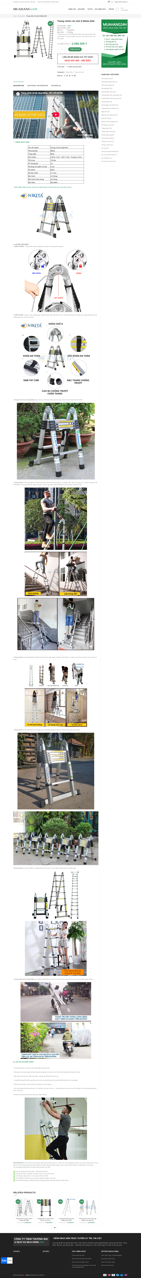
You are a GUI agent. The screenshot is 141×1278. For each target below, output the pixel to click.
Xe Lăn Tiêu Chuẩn (107, 161)
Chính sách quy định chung (80, 1262)
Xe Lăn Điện (105, 158)
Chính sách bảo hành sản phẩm (81, 1258)
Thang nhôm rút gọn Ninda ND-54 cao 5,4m (45, 1219)
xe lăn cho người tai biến (108, 151)
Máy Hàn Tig (105, 118)
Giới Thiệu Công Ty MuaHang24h (111, 1255)
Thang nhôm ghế (106, 138)
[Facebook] (64, 75)
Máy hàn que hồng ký (108, 115)
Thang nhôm (21, 16)
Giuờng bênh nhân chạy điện (110, 95)
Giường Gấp (105, 101)
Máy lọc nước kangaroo (108, 121)
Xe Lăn (103, 148)
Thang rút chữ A (79, 72)
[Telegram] (75, 75)
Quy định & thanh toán (108, 1258)
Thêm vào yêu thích (75, 66)
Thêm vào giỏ (75, 49)
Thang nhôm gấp (106, 135)
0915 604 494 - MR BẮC (78, 60)
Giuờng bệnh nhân (107, 91)
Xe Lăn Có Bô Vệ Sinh (108, 154)
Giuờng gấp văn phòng (108, 105)
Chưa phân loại (106, 78)
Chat (9, 1260)
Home (15, 16)
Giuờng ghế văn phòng (108, 108)
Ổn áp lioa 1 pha (106, 125)
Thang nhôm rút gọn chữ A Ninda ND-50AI (24, 1219)
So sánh (61, 66)
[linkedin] (72, 75)
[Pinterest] (69, 75)
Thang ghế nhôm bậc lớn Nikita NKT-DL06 (66, 1219)
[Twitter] (67, 75)
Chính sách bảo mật (78, 1255)
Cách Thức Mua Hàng (108, 1262)
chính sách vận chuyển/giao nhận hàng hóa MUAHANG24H (84, 1266)
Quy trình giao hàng (107, 1265)
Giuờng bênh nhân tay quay (109, 98)
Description (18, 85)
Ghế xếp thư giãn (106, 85)
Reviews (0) (56, 85)
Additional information (37, 85)
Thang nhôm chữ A (107, 131)
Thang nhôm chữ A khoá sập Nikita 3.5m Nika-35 (87, 1219)
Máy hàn (104, 111)
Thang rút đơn (105, 145)
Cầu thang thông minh (108, 82)
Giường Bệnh (105, 88)
